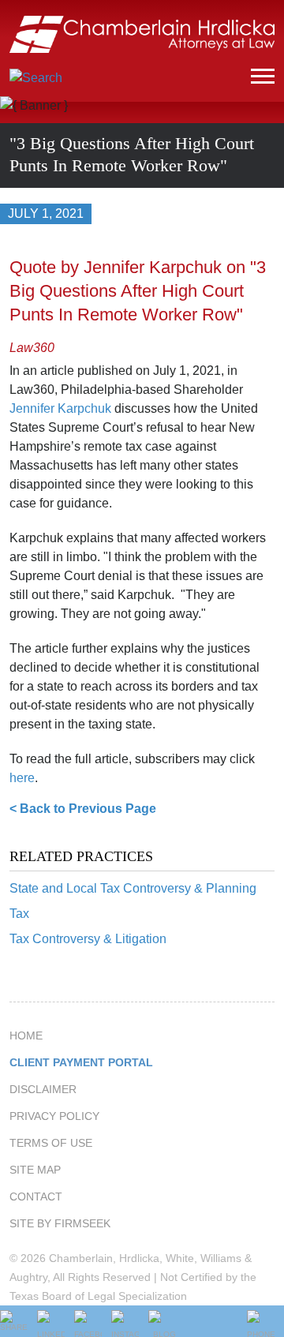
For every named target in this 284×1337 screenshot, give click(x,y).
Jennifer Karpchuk (60, 408)
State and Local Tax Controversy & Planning (132, 888)
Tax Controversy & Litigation (87, 939)
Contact (35, 1196)
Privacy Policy (54, 1116)
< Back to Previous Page (82, 808)
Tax (19, 913)
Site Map (35, 1169)
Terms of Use (50, 1143)
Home (26, 1035)
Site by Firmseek (59, 1223)
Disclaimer (43, 1089)
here (22, 778)
